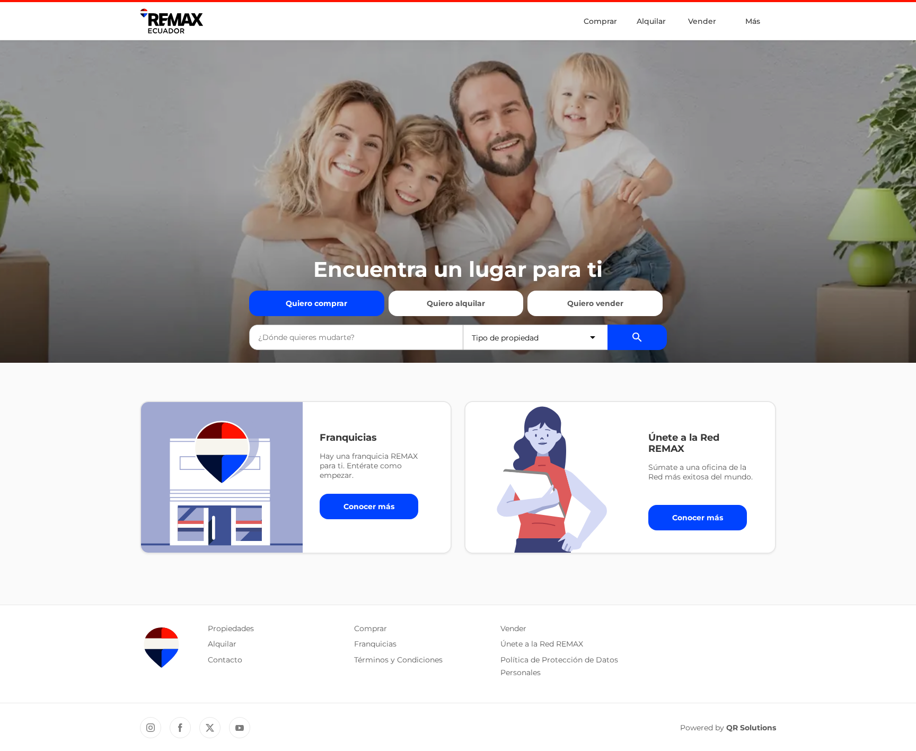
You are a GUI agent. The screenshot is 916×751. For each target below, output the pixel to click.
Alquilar (651, 21)
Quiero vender (595, 303)
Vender (702, 21)
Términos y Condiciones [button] (398, 660)
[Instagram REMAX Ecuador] (150, 727)
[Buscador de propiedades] (637, 337)
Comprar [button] (370, 628)
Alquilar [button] (222, 644)
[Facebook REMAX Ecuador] (180, 727)
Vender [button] (513, 628)
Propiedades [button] (231, 628)
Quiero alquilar (456, 303)
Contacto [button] (225, 660)
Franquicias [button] (375, 644)
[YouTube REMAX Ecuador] (239, 727)
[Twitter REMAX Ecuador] (210, 727)
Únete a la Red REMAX (541, 644)
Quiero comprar (316, 303)
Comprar (600, 21)
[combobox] (356, 337)
